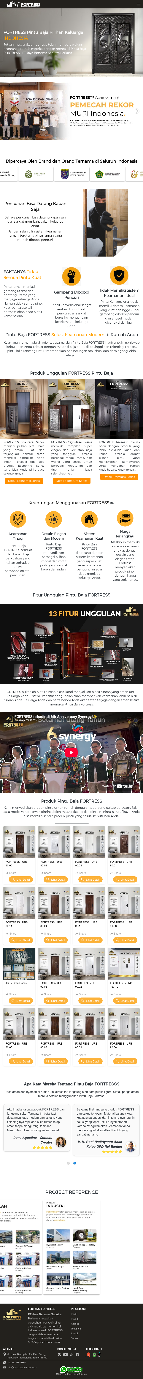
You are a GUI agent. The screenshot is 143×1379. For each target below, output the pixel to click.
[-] (59, 1354)
